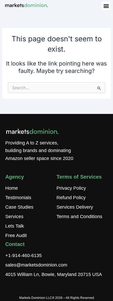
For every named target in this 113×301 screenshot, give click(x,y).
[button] (106, 5)
